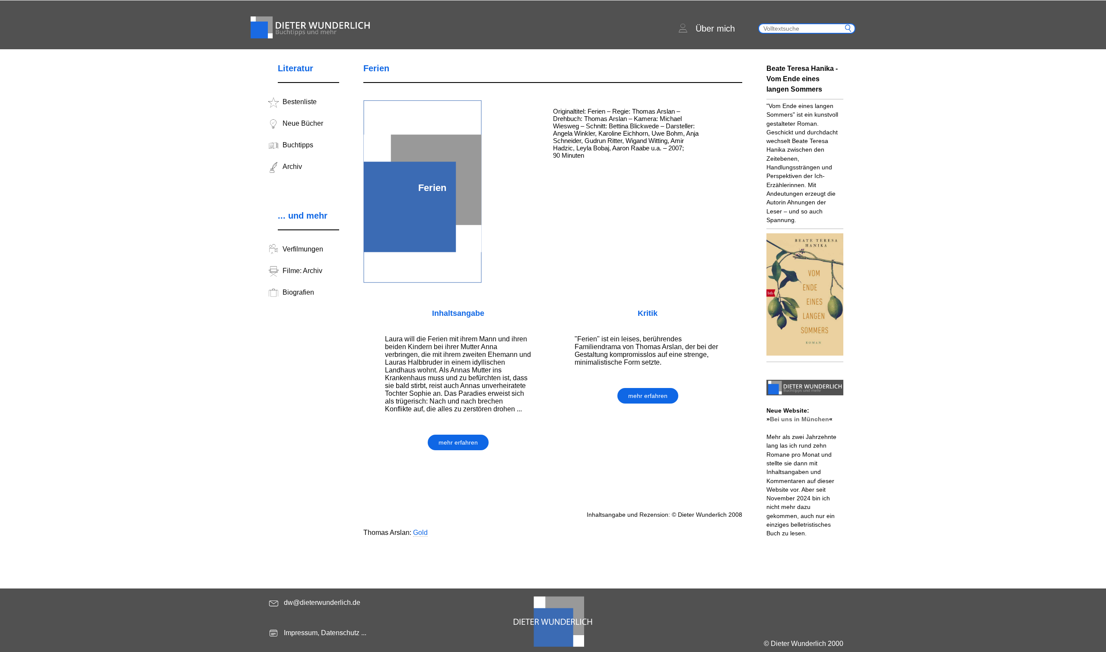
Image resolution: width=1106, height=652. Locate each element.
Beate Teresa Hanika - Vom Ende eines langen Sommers (802, 79)
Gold (420, 532)
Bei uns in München (799, 419)
